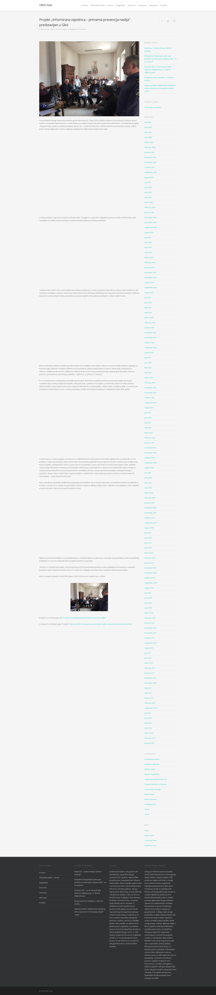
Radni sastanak (150, 799)
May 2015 (148, 688)
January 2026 (149, 152)
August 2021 (149, 408)
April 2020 (148, 488)
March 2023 (148, 317)
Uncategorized (150, 804)
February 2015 (149, 703)
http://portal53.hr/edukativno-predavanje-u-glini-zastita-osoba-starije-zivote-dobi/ (101, 624)
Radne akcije (149, 794)
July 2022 (147, 357)
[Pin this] (174, 21)
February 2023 (149, 322)
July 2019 (147, 533)
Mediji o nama (149, 769)
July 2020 (147, 473)
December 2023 (150, 272)
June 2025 (148, 187)
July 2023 (147, 297)
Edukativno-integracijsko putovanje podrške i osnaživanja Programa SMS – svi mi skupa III (160, 59)
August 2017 (149, 648)
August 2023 (149, 292)
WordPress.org (150, 845)
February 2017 (149, 668)
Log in (146, 830)
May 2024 (148, 247)
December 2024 (150, 217)
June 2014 (148, 718)
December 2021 (150, 387)
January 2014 (149, 743)
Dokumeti (132, 5)
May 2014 (148, 723)
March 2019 (148, 553)
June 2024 (148, 242)
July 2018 (147, 593)
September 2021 (150, 403)
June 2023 (148, 302)
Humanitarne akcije (151, 759)
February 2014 (149, 738)
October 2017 (149, 638)
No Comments (81, 29)
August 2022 (149, 352)
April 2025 (148, 197)
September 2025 (150, 172)
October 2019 (149, 518)
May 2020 (148, 483)
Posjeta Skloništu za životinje (155, 784)
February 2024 (149, 262)
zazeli (146, 814)
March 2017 (148, 663)
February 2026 (149, 147)
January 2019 (149, 563)
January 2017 (149, 673)
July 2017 (147, 653)
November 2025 (150, 162)
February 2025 (149, 207)
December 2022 (150, 332)
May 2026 (148, 132)
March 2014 (148, 733)
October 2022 (149, 342)
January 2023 (149, 327)
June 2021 (148, 418)
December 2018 (150, 568)
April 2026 (148, 137)
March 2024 (148, 257)
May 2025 (148, 192)
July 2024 (147, 237)
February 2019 (149, 558)
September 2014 (150, 708)
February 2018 (149, 618)
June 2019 (148, 538)
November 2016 (150, 683)
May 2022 (148, 367)
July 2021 (147, 413)
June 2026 (148, 127)
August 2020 (149, 468)
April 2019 (148, 548)
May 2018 (148, 603)
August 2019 (149, 528)
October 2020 (149, 458)
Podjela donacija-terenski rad (155, 779)
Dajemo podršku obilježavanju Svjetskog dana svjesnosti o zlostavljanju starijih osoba (159, 88)
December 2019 (150, 508)
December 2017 (150, 628)
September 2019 (150, 523)
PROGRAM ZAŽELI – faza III (101, 5)
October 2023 (149, 282)
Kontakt (163, 5)
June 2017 (148, 658)
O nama (84, 5)
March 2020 (148, 493)
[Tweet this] (168, 21)
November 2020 (150, 453)
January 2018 (149, 623)
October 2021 (149, 397)
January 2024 (149, 267)
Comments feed (150, 840)
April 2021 (148, 428)
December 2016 (150, 678)
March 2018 (148, 613)
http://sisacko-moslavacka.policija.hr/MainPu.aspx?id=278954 (82, 618)
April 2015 (148, 693)
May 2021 (148, 423)
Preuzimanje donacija (152, 789)
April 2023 (148, 312)
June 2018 (148, 598)
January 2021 (149, 443)
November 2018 (150, 573)
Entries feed (149, 835)
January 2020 (149, 503)
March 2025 (148, 202)
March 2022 (148, 377)
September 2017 (150, 643)
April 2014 (148, 728)
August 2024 (149, 232)
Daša (47, 29)
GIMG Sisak (45, 5)
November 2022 (150, 337)
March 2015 (148, 698)
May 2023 (148, 307)
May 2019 (148, 543)
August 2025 (149, 177)
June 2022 (148, 362)
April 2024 (148, 252)
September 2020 (150, 463)
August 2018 (149, 588)
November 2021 (150, 392)
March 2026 (148, 142)
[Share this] (162, 21)
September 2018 (150, 583)
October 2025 (149, 167)
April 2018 (148, 608)
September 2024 (150, 227)
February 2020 (149, 498)
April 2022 (148, 372)
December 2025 (150, 157)
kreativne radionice (151, 764)
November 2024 (150, 222)
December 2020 (150, 448)
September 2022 (150, 347)
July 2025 (147, 182)
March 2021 (148, 433)
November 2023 (150, 277)
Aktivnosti (154, 5)
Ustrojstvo (142, 5)
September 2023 (150, 287)
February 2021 (149, 438)
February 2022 (149, 382)
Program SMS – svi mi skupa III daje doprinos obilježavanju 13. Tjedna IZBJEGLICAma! (157, 70)
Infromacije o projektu (152, 107)
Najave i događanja (68, 29)
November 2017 (150, 633)
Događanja (120, 5)
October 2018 (149, 578)
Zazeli (146, 809)
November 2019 (150, 513)
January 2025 (149, 212)
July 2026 (147, 122)
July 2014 (147, 713)
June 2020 (148, 478)
